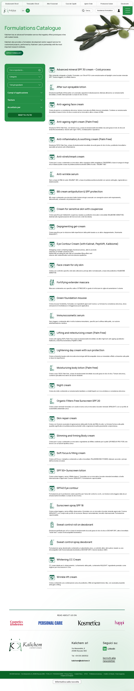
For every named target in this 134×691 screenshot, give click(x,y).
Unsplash (70, 675)
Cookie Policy (78, 674)
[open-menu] (128, 10)
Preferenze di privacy (95, 674)
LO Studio (111, 674)
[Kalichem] (10, 10)
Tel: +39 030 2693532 (80, 656)
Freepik (63, 675)
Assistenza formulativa (104, 10)
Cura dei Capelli (71, 4)
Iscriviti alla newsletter (109, 660)
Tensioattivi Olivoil (33, 4)
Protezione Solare (107, 4)
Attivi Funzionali (52, 4)
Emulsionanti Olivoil (11, 4)
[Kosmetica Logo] (89, 623)
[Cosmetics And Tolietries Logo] (16, 623)
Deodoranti (125, 4)
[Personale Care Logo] (50, 623)
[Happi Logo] (119, 623)
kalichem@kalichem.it (81, 661)
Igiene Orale (88, 4)
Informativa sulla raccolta (67, 682)
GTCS (86, 674)
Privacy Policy (68, 674)
